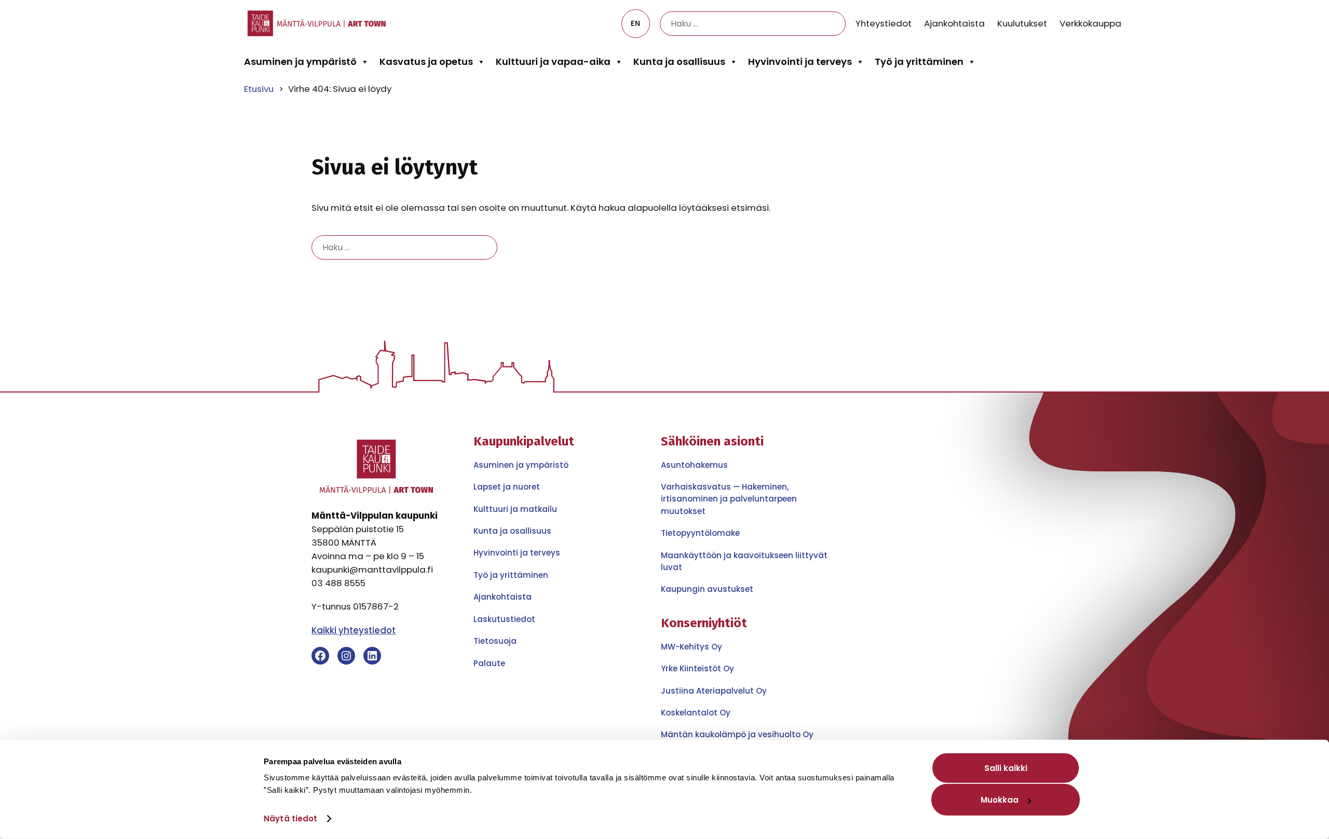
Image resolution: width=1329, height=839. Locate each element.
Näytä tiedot (290, 818)
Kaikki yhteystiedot (353, 630)
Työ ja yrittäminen (919, 61)
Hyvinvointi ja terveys (800, 61)
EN (635, 23)
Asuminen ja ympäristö (300, 61)
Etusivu (259, 89)
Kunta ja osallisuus (679, 61)
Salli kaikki (1005, 768)
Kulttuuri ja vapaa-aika (553, 61)
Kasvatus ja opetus (426, 61)
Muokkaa (1000, 799)
